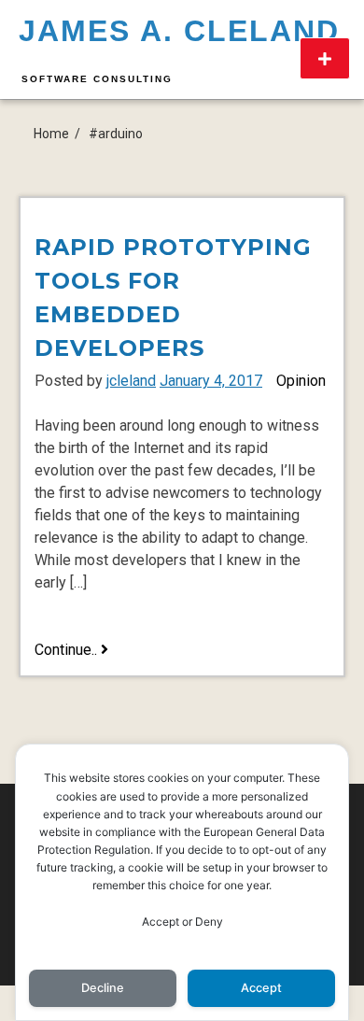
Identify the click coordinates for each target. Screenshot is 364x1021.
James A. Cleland (179, 31)
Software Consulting (97, 79)
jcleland (131, 381)
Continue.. (71, 650)
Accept (261, 988)
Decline (102, 988)
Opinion (301, 381)
